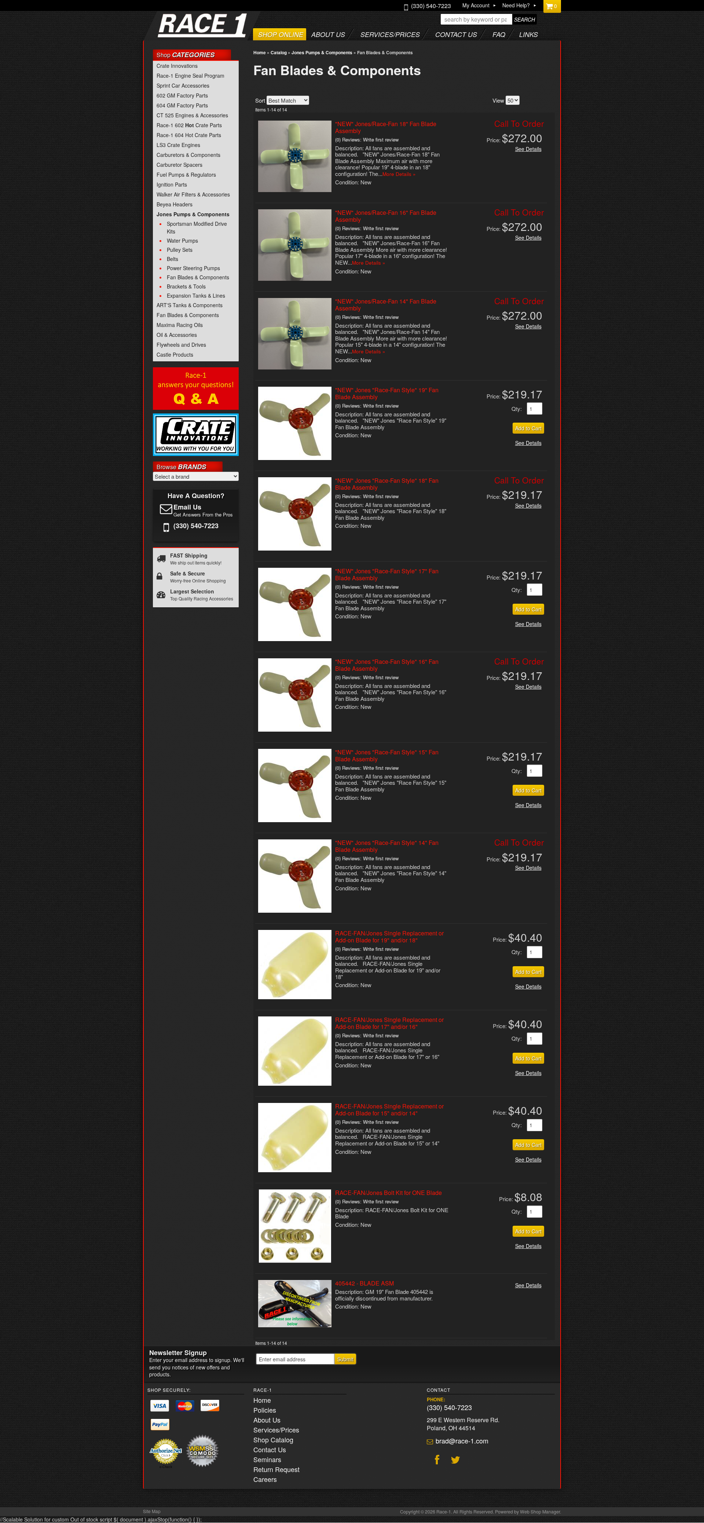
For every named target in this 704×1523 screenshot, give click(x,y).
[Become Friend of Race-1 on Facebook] (436, 1460)
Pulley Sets (179, 249)
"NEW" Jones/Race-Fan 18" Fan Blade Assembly (385, 127)
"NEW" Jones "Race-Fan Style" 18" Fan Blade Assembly (387, 484)
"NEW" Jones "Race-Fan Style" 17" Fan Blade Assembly (387, 574)
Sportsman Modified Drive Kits (197, 227)
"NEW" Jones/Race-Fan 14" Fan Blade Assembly (385, 304)
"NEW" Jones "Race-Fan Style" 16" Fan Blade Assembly (387, 665)
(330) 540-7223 (449, 1407)
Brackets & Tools (186, 286)
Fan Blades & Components (198, 277)
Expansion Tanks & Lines (196, 295)
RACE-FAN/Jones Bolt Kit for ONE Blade (388, 1192)
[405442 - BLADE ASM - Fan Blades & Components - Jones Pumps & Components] (294, 1325)
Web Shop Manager (540, 1511)
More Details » (399, 173)
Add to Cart (528, 428)
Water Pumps (182, 240)
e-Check (166, 1467)
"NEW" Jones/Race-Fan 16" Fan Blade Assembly (385, 216)
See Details (528, 148)
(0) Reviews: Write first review (367, 139)
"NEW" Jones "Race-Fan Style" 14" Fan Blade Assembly (387, 846)
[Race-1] (187, 35)
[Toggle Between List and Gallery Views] (545, 99)
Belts (172, 258)
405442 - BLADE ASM (364, 1283)
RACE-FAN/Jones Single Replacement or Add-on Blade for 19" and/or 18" (389, 936)
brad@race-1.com (462, 1440)
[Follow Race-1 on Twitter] (454, 1460)
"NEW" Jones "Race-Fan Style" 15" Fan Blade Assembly (387, 755)
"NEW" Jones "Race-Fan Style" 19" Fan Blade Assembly (387, 393)
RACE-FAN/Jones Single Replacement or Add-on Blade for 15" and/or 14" (389, 1109)
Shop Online (280, 34)
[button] (489, 19)
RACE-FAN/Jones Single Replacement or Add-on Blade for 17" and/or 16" (389, 1023)
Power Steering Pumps (193, 268)
